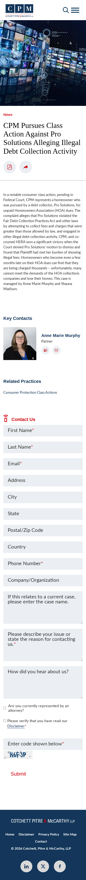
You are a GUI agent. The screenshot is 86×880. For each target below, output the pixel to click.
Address (16, 480)
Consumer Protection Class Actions (30, 392)
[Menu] (75, 10)
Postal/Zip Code (25, 530)
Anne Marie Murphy (60, 335)
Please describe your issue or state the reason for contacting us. (41, 639)
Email (15, 463)
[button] (25, 167)
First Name (21, 430)
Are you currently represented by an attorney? (38, 708)
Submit (18, 773)
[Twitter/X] (43, 866)
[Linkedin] (26, 866)
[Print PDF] (9, 167)
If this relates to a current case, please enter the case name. (41, 599)
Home (9, 834)
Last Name (20, 447)
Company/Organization (33, 580)
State (13, 513)
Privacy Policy (48, 834)
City (12, 497)
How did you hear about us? (38, 671)
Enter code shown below (36, 743)
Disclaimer (16, 726)
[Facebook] (60, 866)
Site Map (70, 834)
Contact (41, 841)
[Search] (66, 10)
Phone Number (25, 563)
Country (17, 547)
